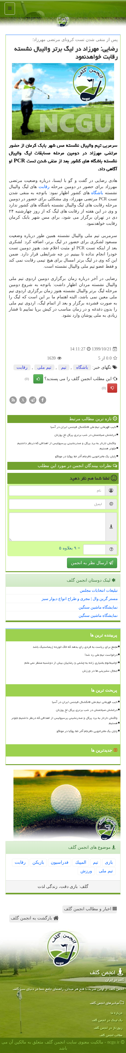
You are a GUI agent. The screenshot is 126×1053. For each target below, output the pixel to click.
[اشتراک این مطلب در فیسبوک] (42, 400)
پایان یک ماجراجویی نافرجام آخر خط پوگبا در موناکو (85, 456)
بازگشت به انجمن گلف (32, 918)
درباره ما (116, 1013)
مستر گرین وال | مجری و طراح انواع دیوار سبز (80, 598)
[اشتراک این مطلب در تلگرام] (32, 400)
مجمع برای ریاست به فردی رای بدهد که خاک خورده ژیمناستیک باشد (75, 647)
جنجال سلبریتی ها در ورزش (99, 671)
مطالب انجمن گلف (111, 1035)
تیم (63, 367)
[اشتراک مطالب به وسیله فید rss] (13, 400)
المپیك (80, 862)
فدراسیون (60, 862)
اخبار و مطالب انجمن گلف (88, 909)
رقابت (44, 186)
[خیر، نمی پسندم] (112, 388)
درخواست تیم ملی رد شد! (101, 655)
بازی (109, 862)
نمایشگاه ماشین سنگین (98, 607)
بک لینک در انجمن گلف (107, 1020)
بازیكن (38, 862)
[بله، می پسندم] (38, 378)
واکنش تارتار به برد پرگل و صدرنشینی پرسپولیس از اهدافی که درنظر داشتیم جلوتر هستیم (66, 445)
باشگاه (97, 193)
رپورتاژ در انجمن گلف (108, 1028)
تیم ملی (44, 367)
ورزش (86, 871)
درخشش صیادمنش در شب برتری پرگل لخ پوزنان (85, 435)
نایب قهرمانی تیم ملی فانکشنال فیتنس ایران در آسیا (83, 427)
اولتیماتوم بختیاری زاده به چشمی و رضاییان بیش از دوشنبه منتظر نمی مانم (70, 663)
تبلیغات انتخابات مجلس (99, 590)
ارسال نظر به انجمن (90, 562)
